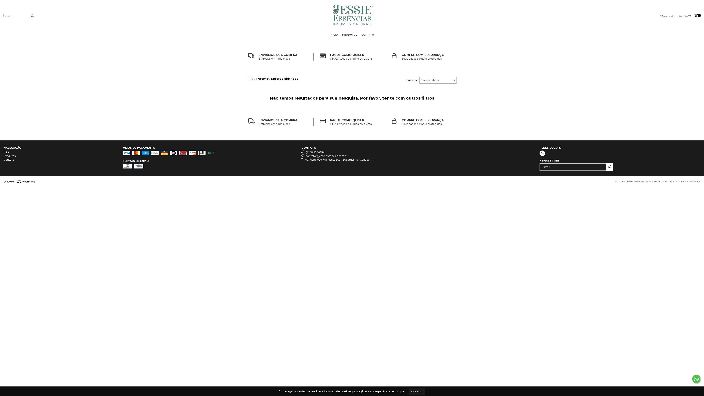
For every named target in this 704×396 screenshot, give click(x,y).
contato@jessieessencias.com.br (326, 156)
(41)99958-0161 (315, 152)
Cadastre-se (666, 16)
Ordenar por (412, 80)
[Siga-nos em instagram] (542, 153)
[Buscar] (32, 15)
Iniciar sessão (683, 16)
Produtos (349, 34)
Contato (367, 34)
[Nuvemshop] (20, 183)
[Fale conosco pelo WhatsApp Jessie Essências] (696, 379)
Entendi (417, 391)
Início (334, 34)
